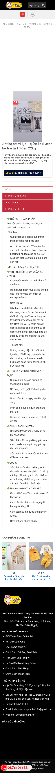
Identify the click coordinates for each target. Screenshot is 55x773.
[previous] (2, 564)
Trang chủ (8, 24)
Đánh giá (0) (11, 202)
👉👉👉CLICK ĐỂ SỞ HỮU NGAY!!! (23, 173)
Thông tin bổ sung (15, 196)
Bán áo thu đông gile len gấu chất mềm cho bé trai (14, 579)
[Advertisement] (27, 57)
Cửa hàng (22, 24)
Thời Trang (35, 24)
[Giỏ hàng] (32, 14)
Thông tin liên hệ (15, 209)
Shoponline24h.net (25, 714)
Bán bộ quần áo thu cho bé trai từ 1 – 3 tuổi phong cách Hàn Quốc (41, 580)
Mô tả (8, 189)
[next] (52, 564)
